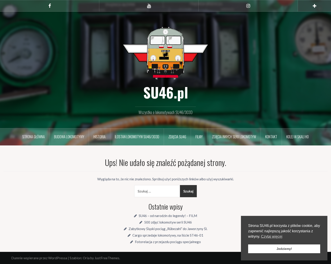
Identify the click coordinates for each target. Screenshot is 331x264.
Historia (99, 136)
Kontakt (271, 136)
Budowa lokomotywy (69, 136)
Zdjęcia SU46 (177, 136)
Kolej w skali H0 (297, 136)
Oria (86, 258)
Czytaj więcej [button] (271, 236)
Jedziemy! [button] (284, 249)
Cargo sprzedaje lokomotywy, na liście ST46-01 (167, 235)
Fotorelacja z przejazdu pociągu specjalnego (168, 242)
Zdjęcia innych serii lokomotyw (234, 136)
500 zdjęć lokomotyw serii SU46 (168, 222)
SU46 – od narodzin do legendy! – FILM (168, 216)
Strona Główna (33, 136)
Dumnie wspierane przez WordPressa (39, 258)
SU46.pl (165, 92)
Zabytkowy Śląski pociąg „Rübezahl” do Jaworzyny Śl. (168, 229)
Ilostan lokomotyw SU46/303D (137, 136)
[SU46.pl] (165, 53)
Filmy (199, 136)
